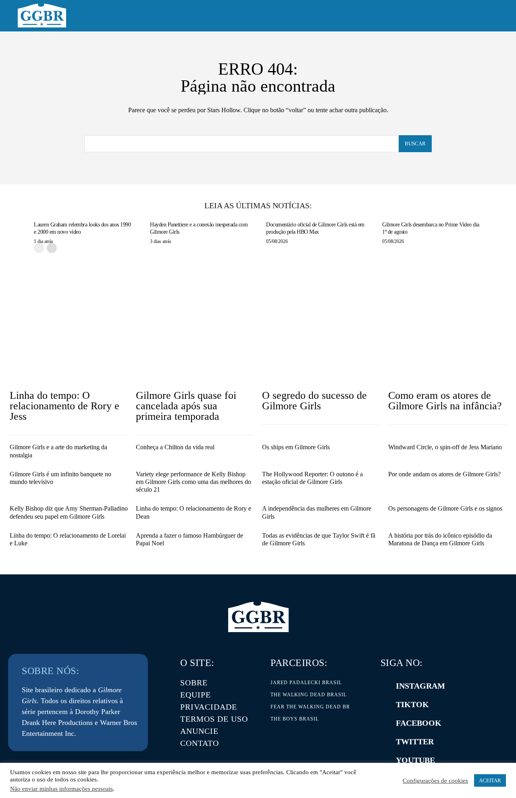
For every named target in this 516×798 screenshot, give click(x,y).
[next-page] (52, 248)
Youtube (415, 760)
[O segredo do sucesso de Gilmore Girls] (321, 341)
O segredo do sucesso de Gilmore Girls (314, 401)
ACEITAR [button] (490, 780)
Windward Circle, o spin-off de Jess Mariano (445, 447)
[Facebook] (384, 723)
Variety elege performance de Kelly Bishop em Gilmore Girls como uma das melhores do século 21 (193, 482)
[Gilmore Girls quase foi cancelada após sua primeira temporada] (195, 341)
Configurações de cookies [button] (435, 780)
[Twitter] (384, 741)
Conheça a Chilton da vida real (175, 447)
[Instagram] (384, 686)
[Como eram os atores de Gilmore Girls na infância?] (447, 341)
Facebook (418, 722)
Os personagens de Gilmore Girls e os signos (445, 508)
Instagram (420, 685)
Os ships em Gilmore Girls (296, 447)
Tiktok (412, 704)
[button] (489, 16)
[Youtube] (384, 760)
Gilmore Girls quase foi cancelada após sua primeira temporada (186, 406)
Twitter (415, 741)
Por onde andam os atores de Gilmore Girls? (444, 474)
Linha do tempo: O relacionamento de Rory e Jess (64, 406)
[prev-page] (39, 248)
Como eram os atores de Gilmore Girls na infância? (445, 401)
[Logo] (42, 16)
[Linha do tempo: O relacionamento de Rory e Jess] (69, 341)
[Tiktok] (384, 704)
